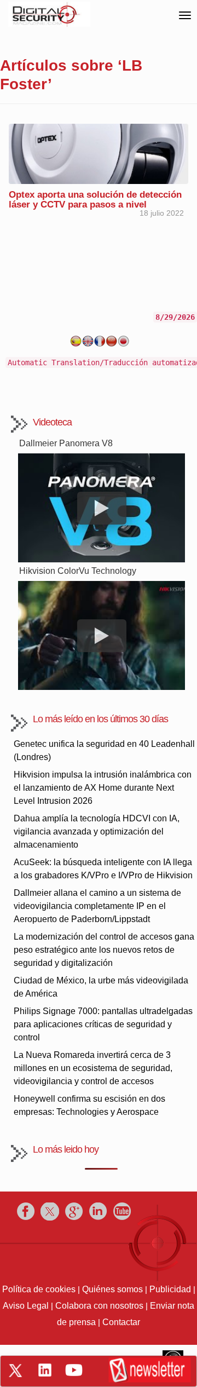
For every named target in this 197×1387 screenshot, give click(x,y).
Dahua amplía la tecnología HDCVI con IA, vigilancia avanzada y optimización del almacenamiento (96, 831)
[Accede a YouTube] (74, 1370)
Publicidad (170, 1289)
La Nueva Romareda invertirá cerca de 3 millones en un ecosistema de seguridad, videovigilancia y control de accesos (93, 1068)
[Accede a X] (15, 1370)
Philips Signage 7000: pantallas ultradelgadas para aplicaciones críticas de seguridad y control (103, 1024)
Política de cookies (39, 1289)
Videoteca (52, 422)
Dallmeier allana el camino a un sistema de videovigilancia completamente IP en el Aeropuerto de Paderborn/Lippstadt (97, 906)
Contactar (121, 1322)
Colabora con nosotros (99, 1305)
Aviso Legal (26, 1305)
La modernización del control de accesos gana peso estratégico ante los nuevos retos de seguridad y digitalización (104, 950)
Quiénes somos (112, 1289)
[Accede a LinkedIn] (45, 1370)
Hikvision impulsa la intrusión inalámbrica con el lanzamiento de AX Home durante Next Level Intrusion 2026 (103, 787)
